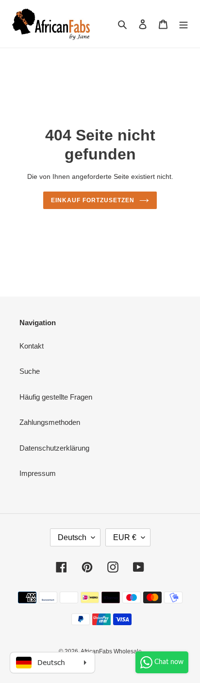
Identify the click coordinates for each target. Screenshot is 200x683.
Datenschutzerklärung (54, 448)
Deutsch (72, 537)
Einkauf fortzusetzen (92, 200)
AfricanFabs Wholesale (111, 651)
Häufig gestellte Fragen (55, 397)
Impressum (37, 473)
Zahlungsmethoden (49, 422)
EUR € (124, 537)
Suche (29, 371)
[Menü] (183, 24)
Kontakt (31, 346)
